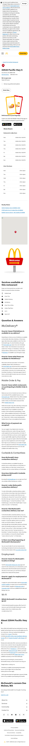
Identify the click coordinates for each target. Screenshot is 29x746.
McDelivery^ (14, 648)
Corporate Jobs (5, 588)
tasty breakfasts (18, 636)
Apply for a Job (4, 695)
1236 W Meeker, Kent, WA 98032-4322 (11, 208)
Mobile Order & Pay (9, 402)
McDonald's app (7, 345)
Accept (24, 3)
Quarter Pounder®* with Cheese (16, 638)
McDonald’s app (12, 479)
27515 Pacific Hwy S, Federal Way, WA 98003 (12, 210)
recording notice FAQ (21, 550)
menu (9, 634)
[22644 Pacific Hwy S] (15, 232)
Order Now (23, 53)
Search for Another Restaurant (10, 62)
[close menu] (3, 53)
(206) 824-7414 (13, 74)
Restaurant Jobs (19, 586)
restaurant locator (13, 650)
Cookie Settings (14, 738)
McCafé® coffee (10, 636)
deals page (12, 652)
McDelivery (5, 352)
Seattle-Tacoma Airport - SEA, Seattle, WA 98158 (13, 212)
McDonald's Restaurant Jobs (13, 565)
